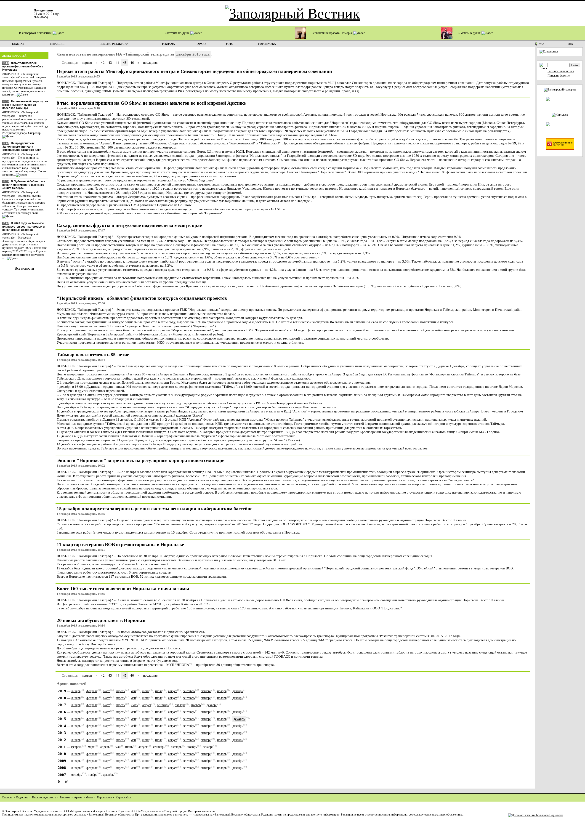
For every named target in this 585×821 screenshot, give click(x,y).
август (172, 691)
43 (110, 62)
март (106, 691)
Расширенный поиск (561, 71)
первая (87, 62)
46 (132, 62)
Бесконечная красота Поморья (332, 33)
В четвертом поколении (36, 33)
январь (75, 691)
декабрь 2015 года (193, 54)
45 (125, 62)
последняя (150, 62)
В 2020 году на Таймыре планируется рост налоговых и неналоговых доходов (23, 226)
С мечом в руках (469, 33)
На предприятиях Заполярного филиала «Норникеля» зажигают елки (21, 146)
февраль (91, 691)
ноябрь (221, 691)
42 (103, 62)
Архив (78, 797)
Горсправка (104, 797)
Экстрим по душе (177, 33)
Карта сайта (123, 797)
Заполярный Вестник (18, 811)
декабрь (237, 691)
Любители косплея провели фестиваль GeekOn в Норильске (22, 66)
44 (117, 62)
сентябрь (189, 691)
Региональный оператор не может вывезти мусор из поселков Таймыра (25, 105)
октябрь (206, 691)
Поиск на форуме (559, 75)
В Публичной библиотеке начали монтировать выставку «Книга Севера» (23, 185)
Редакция (22, 797)
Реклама (65, 797)
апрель (120, 691)
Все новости (24, 268)
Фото (89, 797)
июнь (145, 691)
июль (158, 691)
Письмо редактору (44, 797)
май (133, 691)
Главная (7, 797)
